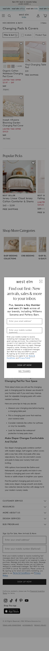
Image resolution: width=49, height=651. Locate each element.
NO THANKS (25, 371)
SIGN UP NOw (24, 365)
